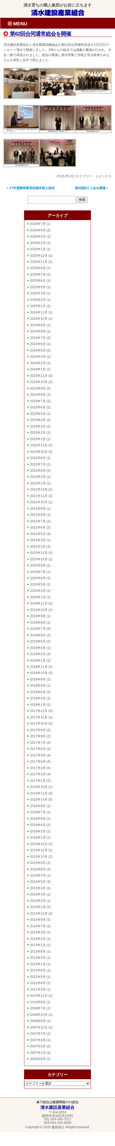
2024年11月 (39, 312)
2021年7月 (38, 521)
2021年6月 (38, 527)
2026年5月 (38, 236)
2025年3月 (38, 293)
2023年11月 (39, 376)
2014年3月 (38, 932)
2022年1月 (38, 483)
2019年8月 (38, 622)
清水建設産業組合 (58, 12)
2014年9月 (38, 920)
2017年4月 (38, 761)
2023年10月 (39, 382)
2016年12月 (39, 787)
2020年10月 (39, 559)
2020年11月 (39, 553)
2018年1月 (38, 705)
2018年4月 (38, 698)
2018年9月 (38, 679)
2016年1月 (38, 837)
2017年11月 (39, 717)
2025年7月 (38, 274)
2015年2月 (38, 901)
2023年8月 (38, 395)
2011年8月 (38, 983)
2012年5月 (38, 977)
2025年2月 (38, 300)
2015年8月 (38, 869)
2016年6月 (38, 819)
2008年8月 (38, 1021)
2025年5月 (38, 287)
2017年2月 (38, 774)
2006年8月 (38, 1059)
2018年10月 (39, 673)
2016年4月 (38, 825)
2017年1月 (38, 781)
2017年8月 (38, 736)
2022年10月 (39, 452)
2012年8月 (38, 970)
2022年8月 (38, 458)
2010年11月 (39, 996)
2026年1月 (38, 249)
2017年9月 (38, 730)
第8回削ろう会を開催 (90, 188)
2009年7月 (38, 1008)
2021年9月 (38, 509)
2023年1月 (38, 439)
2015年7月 (38, 875)
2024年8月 (38, 331)
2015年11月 (39, 850)
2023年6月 (38, 407)
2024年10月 (39, 319)
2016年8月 (38, 806)
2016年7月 (38, 812)
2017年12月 (39, 711)
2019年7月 (38, 629)
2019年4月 (38, 648)
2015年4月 (38, 888)
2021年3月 (38, 540)
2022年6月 (38, 471)
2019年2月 (38, 654)
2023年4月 (38, 420)
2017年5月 (38, 755)
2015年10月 (39, 857)
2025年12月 (39, 256)
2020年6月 (38, 578)
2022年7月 (38, 464)
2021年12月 (39, 489)
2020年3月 (38, 591)
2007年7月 (38, 1034)
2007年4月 (38, 1040)
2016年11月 (39, 793)
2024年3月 (38, 357)
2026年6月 (38, 230)
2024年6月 (38, 344)
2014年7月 (38, 926)
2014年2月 (38, 939)
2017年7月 (38, 743)
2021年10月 (39, 502)
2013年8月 (38, 951)
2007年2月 (38, 1053)
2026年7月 (38, 224)
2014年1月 (38, 945)
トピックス (103, 176)
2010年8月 (38, 1002)
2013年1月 (38, 964)
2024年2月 (38, 363)
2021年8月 (38, 515)
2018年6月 (38, 692)
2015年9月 (38, 863)
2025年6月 (38, 281)
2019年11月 (39, 603)
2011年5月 (38, 989)
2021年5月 (38, 534)
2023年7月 (38, 401)
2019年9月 (38, 616)
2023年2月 (38, 433)
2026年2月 (38, 243)
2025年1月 (38, 306)
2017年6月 (38, 749)
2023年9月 (38, 388)
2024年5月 (38, 350)
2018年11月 (39, 667)
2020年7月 (38, 572)
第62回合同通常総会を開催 (40, 34)
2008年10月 (39, 1015)
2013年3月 (38, 958)
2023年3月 (38, 426)
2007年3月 (38, 1046)
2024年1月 (38, 369)
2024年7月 (38, 338)
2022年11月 (39, 445)
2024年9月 (38, 325)
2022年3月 (38, 477)
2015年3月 (38, 894)
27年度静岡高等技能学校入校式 (32, 188)
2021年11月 (39, 496)
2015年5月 (38, 882)
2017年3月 (38, 768)
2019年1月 (38, 660)
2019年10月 (39, 610)
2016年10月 (39, 799)
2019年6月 (38, 635)
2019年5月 (38, 641)
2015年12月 (39, 844)
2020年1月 (38, 597)
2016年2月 (38, 831)
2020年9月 (38, 565)
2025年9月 (38, 268)
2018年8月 (38, 685)
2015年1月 (38, 907)
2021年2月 (38, 546)
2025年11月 (39, 262)
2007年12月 (39, 1027)
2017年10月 (39, 723)
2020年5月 (38, 584)
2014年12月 (39, 913)
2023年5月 (38, 414)
